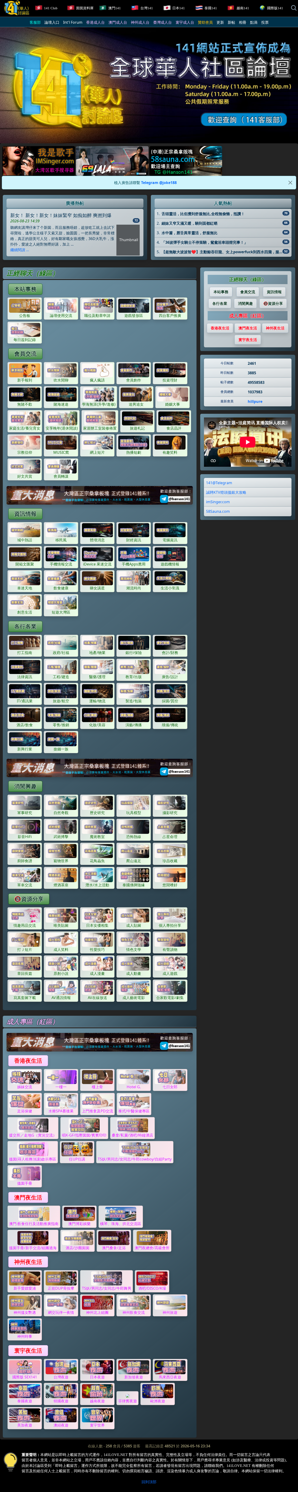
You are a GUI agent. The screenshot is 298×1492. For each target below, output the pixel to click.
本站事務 (25, 289)
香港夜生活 (28, 1060)
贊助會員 (205, 22)
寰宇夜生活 (28, 1350)
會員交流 (25, 353)
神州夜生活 (28, 1261)
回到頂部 (149, 1481)
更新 (220, 22)
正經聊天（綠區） (247, 279)
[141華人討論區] (17, 7)
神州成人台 (140, 22)
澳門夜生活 (28, 1197)
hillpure (255, 401)
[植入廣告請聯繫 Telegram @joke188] (100, 495)
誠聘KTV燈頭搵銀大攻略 (226, 492)
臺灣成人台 (162, 22)
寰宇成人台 (185, 22)
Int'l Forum (72, 22)
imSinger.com (218, 501)
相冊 (242, 22)
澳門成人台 (117, 22)
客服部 (35, 22)
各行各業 (25, 626)
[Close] (290, 182)
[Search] (294, 8)
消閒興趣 (25, 786)
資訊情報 (25, 513)
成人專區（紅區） (247, 315)
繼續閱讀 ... (19, 249)
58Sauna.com (218, 511)
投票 (265, 22)
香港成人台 (95, 22)
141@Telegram (219, 482)
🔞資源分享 (29, 899)
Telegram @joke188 (159, 182)
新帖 (231, 22)
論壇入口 (51, 22)
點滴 (253, 22)
